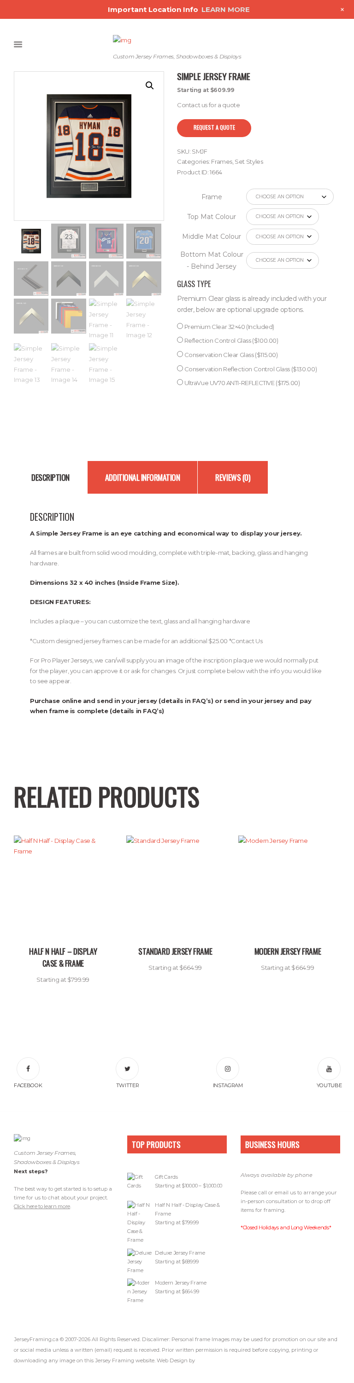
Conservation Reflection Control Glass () (250, 369)
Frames (221, 161)
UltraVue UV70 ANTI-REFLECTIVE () (241, 382)
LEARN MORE (225, 9)
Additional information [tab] (142, 477)
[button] (150, 85)
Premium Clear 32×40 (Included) (228, 326)
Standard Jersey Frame (175, 951)
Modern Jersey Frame (287, 951)
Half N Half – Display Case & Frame (63, 957)
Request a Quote (214, 127)
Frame (211, 197)
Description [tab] (50, 477)
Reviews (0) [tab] (232, 477)
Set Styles (249, 161)
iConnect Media (214, 1360)
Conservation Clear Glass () (230, 354)
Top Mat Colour (211, 217)
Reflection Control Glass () (230, 340)
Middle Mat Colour (211, 236)
